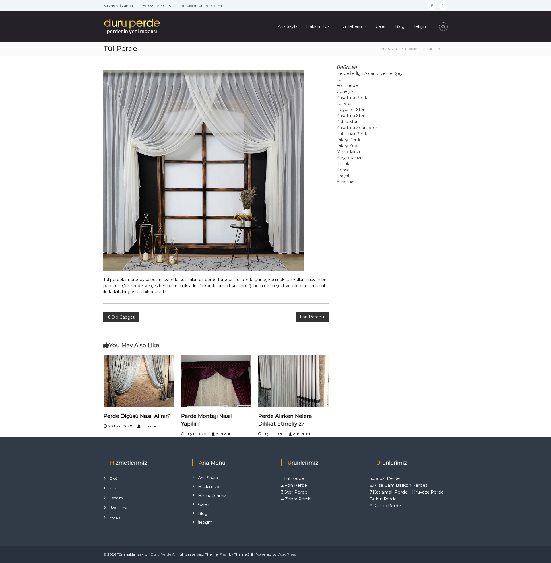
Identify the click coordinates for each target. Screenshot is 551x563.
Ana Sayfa (288, 26)
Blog (400, 26)
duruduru (150, 426)
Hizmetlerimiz (352, 26)
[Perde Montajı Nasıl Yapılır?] (216, 380)
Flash (224, 554)
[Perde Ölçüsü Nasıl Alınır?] (139, 380)
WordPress (287, 554)
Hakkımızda (318, 26)
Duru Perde (161, 554)
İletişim (420, 26)
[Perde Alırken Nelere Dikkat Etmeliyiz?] (293, 380)
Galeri (381, 26)
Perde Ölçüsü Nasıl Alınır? (137, 416)
